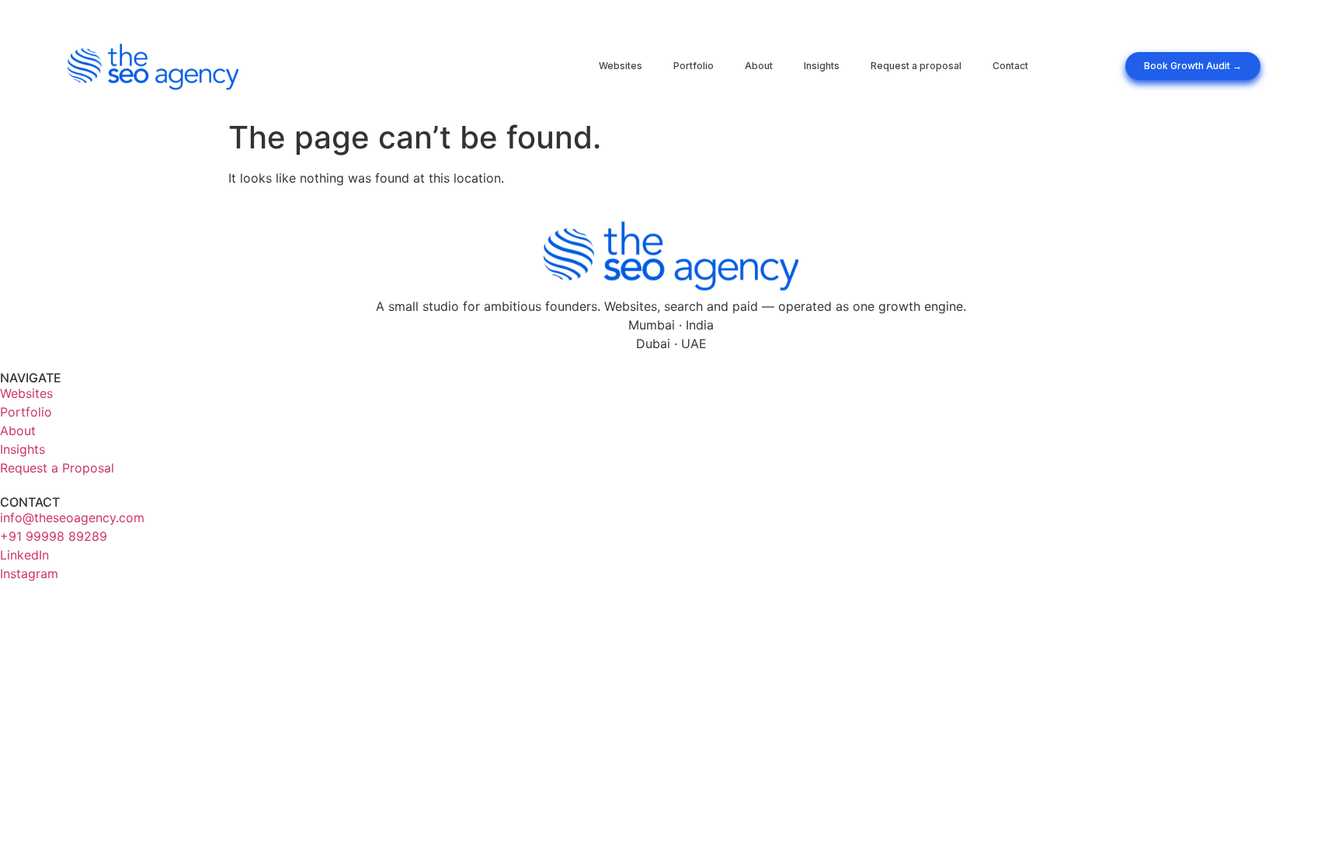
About (759, 65)
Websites (620, 65)
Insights (822, 65)
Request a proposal (916, 65)
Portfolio (693, 65)
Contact (1010, 65)
